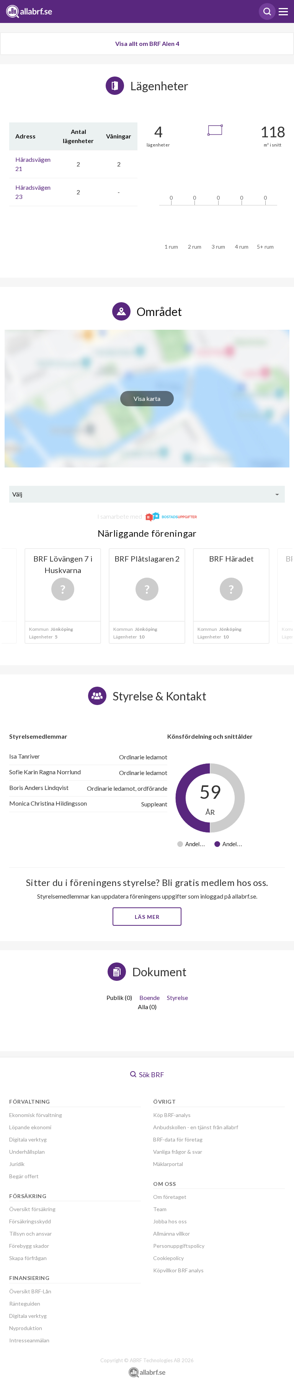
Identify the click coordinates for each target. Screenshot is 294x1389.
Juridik (16, 1164)
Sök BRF (151, 1074)
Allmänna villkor (171, 1233)
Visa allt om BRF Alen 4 (147, 43)
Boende (149, 997)
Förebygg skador (29, 1245)
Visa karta (147, 398)
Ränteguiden (24, 1303)
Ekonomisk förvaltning (35, 1115)
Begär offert (24, 1176)
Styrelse (177, 997)
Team (160, 1209)
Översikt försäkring (32, 1209)
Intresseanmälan (29, 1340)
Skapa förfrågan (28, 1258)
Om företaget (169, 1197)
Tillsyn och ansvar (30, 1233)
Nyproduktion (25, 1328)
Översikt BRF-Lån (30, 1291)
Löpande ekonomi (30, 1127)
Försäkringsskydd (30, 1221)
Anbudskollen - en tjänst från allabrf (195, 1127)
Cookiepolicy (168, 1258)
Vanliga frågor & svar (177, 1151)
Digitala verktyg (28, 1139)
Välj (17, 494)
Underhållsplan (27, 1151)
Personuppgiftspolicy (178, 1245)
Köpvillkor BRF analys (178, 1270)
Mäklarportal (168, 1164)
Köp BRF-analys (172, 1115)
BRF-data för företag (178, 1139)
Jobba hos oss (170, 1221)
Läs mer (147, 917)
